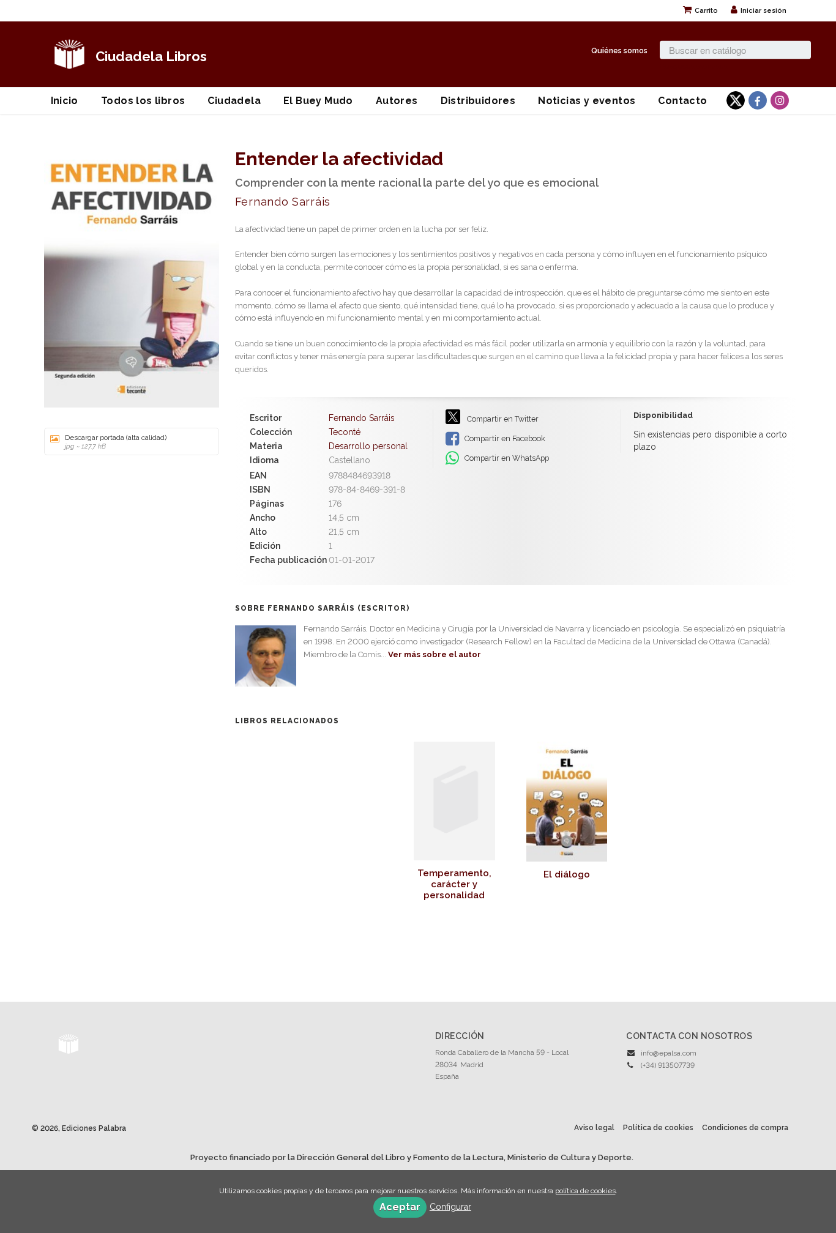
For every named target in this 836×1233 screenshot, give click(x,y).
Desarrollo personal (368, 446)
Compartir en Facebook (504, 438)
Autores (397, 100)
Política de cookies (658, 1127)
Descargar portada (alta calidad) (115, 441)
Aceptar (399, 1207)
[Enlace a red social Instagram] (780, 100)
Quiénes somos (619, 49)
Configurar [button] (450, 1207)
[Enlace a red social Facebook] (757, 100)
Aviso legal (594, 1127)
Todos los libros (143, 100)
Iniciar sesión (763, 11)
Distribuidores (478, 100)
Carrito (706, 11)
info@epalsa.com (668, 1053)
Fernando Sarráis (282, 201)
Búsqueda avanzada (694, 65)
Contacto (682, 100)
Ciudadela (234, 100)
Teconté (344, 432)
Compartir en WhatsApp (506, 458)
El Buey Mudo (318, 100)
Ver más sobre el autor (434, 654)
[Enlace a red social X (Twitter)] (735, 100)
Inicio (64, 100)
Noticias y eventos (586, 100)
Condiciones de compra (745, 1127)
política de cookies (585, 1190)
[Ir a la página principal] (69, 53)
